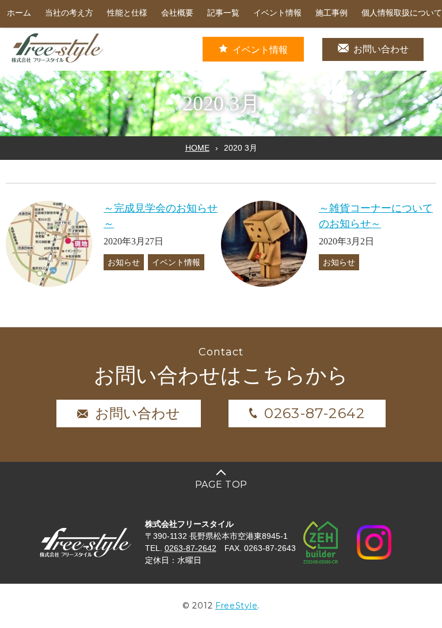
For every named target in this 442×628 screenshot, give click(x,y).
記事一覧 (223, 13)
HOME (197, 147)
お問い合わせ (381, 49)
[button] (49, 244)
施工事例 (331, 13)
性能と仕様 (127, 13)
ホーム (19, 13)
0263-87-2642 (314, 413)
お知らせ (124, 262)
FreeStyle (236, 605)
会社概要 (177, 13)
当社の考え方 (69, 13)
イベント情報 (277, 13)
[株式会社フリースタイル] (58, 61)
